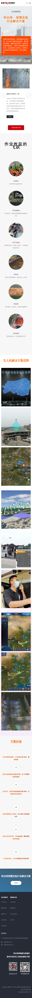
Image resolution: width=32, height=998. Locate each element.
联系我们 (13, 908)
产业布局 (13, 902)
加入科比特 (13, 914)
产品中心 (3, 902)
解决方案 (3, 908)
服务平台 (3, 914)
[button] (10, 116)
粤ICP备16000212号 (25, 992)
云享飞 (12, 920)
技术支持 (3, 920)
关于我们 (3, 926)
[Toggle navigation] (30, 3)
